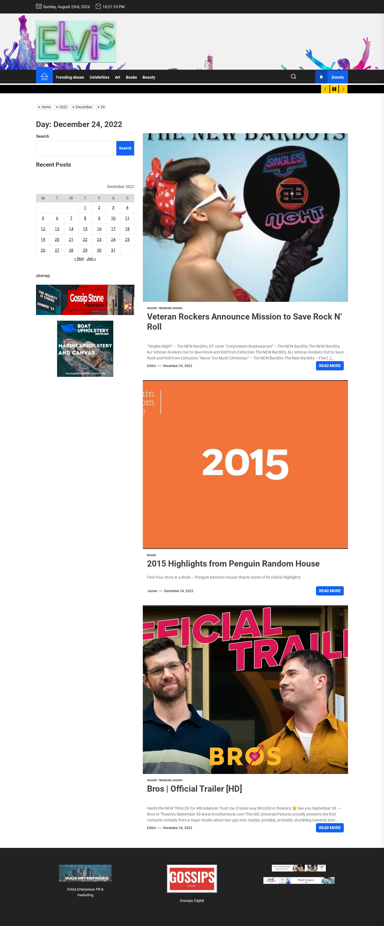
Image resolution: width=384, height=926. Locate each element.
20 (57, 239)
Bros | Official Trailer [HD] (194, 789)
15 (85, 229)
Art (117, 77)
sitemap (43, 276)
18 (127, 229)
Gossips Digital (192, 900)
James (152, 591)
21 (71, 239)
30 (99, 250)
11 (127, 218)
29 (85, 250)
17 (113, 229)
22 (85, 239)
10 (113, 218)
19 (43, 239)
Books (131, 77)
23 (99, 239)
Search (42, 136)
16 (99, 229)
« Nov (79, 259)
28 (71, 250)
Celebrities (99, 77)
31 (113, 250)
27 (57, 250)
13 (57, 229)
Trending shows (70, 77)
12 (43, 229)
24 (113, 239)
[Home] (44, 77)
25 (127, 239)
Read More (330, 365)
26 (43, 250)
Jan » (91, 259)
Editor (151, 366)
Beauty (149, 77)
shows (152, 308)
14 (71, 229)
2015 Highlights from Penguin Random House (233, 564)
